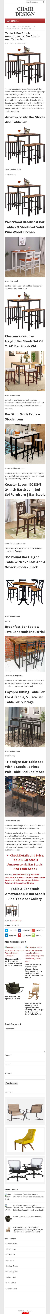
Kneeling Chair (12, 1271)
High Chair (10, 1260)
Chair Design (27, 1311)
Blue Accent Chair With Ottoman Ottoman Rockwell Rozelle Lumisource (28, 1195)
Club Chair (10, 1255)
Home (7, 26)
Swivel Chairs (11, 1288)
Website (8, 1073)
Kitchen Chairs (12, 1266)
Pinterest (27, 935)
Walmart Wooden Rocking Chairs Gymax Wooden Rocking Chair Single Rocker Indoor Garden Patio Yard (28, 1229)
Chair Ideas (15, 26)
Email (38, 935)
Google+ (39, 931)
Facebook (26, 931)
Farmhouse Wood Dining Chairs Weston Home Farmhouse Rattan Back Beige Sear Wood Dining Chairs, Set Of (28, 1207)
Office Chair (11, 1277)
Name (8, 1055)
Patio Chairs (11, 1283)
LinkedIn (12, 935)
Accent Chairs (11, 1243)
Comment (9, 1028)
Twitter (13, 931)
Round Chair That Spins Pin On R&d (27, 1216)
